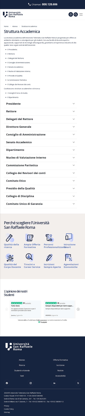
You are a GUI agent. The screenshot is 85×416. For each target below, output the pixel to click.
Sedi (22, 376)
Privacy (6, 406)
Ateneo (15, 26)
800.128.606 (49, 4)
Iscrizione (60, 365)
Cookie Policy (9, 409)
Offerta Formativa (60, 360)
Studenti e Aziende (22, 370)
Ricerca (22, 365)
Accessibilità (60, 376)
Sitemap (7, 412)
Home (6, 26)
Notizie (60, 370)
